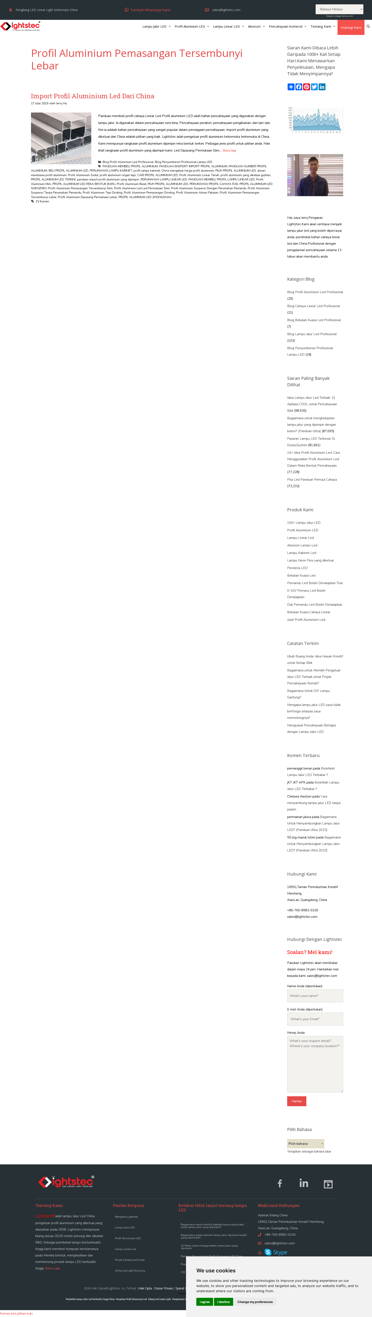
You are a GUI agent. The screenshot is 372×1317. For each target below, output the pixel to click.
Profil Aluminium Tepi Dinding (102, 193)
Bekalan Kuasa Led (301, 575)
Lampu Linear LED (226, 26)
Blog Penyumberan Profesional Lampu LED (183, 162)
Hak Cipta (145, 1288)
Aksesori (254, 26)
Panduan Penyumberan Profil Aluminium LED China (212, 1256)
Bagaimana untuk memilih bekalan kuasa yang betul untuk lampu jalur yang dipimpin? (212, 1226)
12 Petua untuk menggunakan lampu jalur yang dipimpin (209, 1247)
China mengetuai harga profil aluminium (187, 171)
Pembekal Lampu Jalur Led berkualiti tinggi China (90, 1299)
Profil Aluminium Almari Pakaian (197, 193)
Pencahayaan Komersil (285, 26)
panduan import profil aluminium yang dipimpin (108, 179)
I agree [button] (205, 1302)
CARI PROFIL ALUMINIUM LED (157, 175)
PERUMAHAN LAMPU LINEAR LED (164, 179)
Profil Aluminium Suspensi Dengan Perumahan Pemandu (208, 188)
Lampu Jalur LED (154, 26)
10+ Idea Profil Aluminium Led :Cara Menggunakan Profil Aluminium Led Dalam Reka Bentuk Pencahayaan (313, 459)
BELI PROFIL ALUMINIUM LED (68, 171)
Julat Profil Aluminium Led (306, 620)
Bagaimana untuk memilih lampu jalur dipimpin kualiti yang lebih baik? (214, 1236)
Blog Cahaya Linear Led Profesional (313, 306)
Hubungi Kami (351, 27)
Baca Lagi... (53, 1268)
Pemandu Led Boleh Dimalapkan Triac (315, 583)
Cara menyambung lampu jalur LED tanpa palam (314, 803)
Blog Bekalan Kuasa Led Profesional (314, 320)
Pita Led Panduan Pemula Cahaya (312, 479)
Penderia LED (297, 568)
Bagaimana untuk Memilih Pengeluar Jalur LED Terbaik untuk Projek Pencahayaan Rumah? (314, 676)
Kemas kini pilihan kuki (16, 1313)
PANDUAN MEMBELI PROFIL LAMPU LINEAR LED (222, 179)
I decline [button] (223, 1302)
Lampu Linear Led (300, 538)
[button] (147, 10)
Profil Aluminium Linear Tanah (199, 175)
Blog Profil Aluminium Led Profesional (128, 162)
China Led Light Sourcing (130, 1270)
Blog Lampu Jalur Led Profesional (312, 334)
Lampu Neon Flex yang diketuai (310, 560)
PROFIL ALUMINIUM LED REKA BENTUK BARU (84, 184)
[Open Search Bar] (368, 26)
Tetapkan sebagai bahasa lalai (339, 16)
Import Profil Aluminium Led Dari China (92, 96)
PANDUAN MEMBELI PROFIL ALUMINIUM (130, 166)
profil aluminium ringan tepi (118, 175)
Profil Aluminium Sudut (83, 175)
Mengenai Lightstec (126, 1216)
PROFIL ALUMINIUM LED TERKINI (53, 179)
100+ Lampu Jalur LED (304, 523)
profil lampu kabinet (146, 171)
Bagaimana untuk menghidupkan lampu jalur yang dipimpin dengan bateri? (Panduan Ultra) (311, 424)
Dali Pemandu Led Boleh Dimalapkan (314, 604)
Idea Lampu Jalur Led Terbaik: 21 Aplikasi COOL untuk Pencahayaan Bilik (312, 404)
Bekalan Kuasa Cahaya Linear (308, 612)
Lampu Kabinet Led (301, 553)
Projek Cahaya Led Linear (130, 1260)
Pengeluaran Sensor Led (183, 1299)
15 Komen (42, 201)
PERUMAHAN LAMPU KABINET (111, 171)
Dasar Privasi (164, 1288)
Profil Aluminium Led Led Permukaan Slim (142, 188)
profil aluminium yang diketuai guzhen (246, 175)
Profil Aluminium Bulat (131, 184)
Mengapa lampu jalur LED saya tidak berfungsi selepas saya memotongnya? (314, 711)
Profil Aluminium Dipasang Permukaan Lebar (87, 197)
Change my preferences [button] (255, 1302)
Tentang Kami (320, 26)
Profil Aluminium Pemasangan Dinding (149, 193)
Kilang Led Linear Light (159, 1299)
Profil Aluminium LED (190, 26)
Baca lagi (229, 150)
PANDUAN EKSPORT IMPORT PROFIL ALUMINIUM (193, 166)
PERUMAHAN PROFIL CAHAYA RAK (214, 184)
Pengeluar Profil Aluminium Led (131, 1299)
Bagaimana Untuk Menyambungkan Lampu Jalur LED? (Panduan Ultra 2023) (313, 823)
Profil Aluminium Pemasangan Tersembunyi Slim (80, 188)
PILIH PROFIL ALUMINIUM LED (235, 171)
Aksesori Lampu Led (302, 545)
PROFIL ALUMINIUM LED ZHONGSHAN (145, 197)
